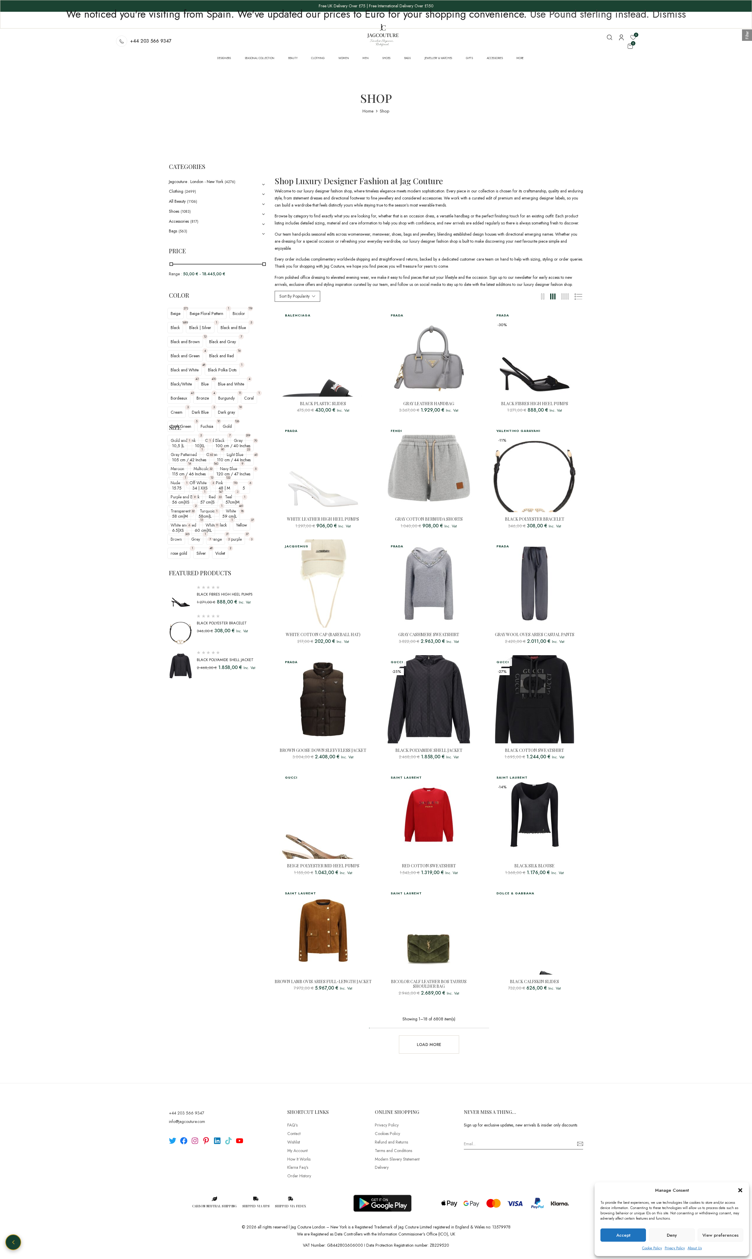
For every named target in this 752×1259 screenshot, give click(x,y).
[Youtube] (239, 1140)
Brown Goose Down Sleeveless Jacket (323, 750)
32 (210, 469)
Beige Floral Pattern (206, 313)
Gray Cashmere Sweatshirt (428, 634)
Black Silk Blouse (534, 866)
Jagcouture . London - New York (196, 182)
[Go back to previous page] (13, 1242)
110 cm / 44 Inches (234, 460)
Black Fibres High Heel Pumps (225, 594)
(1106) (192, 201)
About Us (695, 1248)
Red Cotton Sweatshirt (429, 866)
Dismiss (669, 14)
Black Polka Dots (222, 370)
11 (240, 393)
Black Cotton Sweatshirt (534, 750)
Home (368, 111)
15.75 (177, 488)
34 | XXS (200, 488)
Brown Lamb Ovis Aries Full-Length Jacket (323, 981)
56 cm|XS (180, 502)
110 (235, 483)
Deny (672, 1235)
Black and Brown (185, 342)
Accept (623, 1235)
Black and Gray (222, 342)
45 (255, 454)
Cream (176, 412)
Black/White (181, 384)
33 (220, 497)
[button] (740, 1190)
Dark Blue (200, 412)
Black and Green (185, 356)
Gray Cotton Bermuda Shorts (429, 519)
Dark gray (226, 412)
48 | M (224, 488)
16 (239, 350)
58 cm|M (180, 516)
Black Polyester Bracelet (222, 623)
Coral (249, 398)
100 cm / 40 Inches (233, 446)
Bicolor (239, 313)
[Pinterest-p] (206, 1140)
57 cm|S (207, 502)
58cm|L (205, 516)
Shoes (174, 211)
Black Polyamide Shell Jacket (225, 660)
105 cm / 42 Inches (189, 460)
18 (242, 511)
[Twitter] (172, 1140)
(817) (194, 221)
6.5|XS (178, 530)
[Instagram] (195, 1140)
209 (248, 435)
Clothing (176, 191)
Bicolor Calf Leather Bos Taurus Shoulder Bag (428, 984)
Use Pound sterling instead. (589, 14)
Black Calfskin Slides (534, 981)
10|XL (200, 446)
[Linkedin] (217, 1140)
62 (211, 454)
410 (214, 379)
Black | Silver (200, 328)
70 (255, 440)
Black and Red (221, 356)
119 (250, 308)
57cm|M (232, 502)
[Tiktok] (228, 1140)
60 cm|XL (203, 530)
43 (197, 379)
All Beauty (177, 201)
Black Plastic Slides (323, 403)
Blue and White (231, 384)
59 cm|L (229, 516)
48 (203, 365)
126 (237, 421)
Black (175, 328)
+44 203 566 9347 (151, 41)
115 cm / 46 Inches (189, 474)
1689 (185, 322)
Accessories (179, 221)
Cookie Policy (652, 1248)
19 (240, 407)
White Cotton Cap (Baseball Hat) (323, 634)
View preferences (720, 1235)
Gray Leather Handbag (428, 403)
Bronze (203, 398)
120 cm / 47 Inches (233, 474)
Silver (201, 553)
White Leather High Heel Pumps (323, 519)
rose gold (179, 553)
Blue (205, 384)
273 (186, 308)
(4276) (230, 182)
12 (205, 336)
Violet (220, 553)
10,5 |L (178, 446)
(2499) (190, 191)
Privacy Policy (675, 1248)
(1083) (186, 211)
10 (218, 421)
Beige (175, 313)
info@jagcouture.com (187, 1121)
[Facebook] (183, 1140)
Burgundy (226, 398)
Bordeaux (179, 398)
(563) (183, 231)
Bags (173, 231)
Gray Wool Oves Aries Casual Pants (534, 634)
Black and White (185, 370)
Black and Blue (233, 328)
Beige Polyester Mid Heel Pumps (323, 866)
